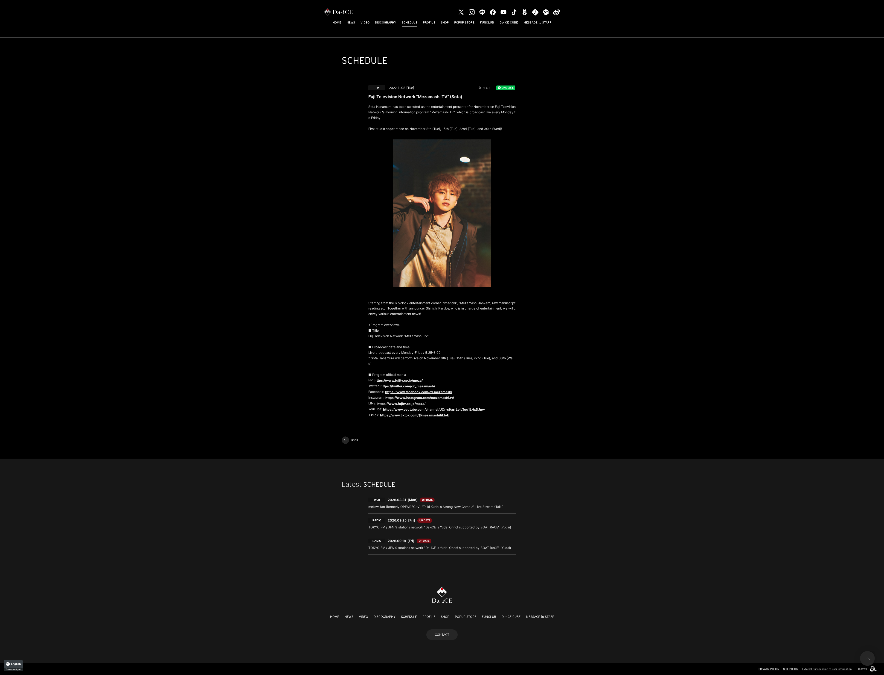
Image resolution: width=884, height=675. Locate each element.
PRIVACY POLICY (769, 669)
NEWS (351, 22)
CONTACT (442, 635)
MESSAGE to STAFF (537, 22)
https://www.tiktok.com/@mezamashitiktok (414, 415)
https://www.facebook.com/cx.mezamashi (418, 392)
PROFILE (429, 22)
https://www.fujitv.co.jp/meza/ (399, 380)
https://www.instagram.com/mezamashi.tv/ (419, 398)
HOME (337, 22)
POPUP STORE (464, 22)
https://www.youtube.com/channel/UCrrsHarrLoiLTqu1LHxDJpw (434, 409)
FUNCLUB (487, 22)
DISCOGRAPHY (385, 22)
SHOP (445, 22)
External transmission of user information (827, 669)
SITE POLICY (791, 669)
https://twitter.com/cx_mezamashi (408, 386)
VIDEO (365, 22)
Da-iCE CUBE (509, 22)
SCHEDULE (409, 22)
